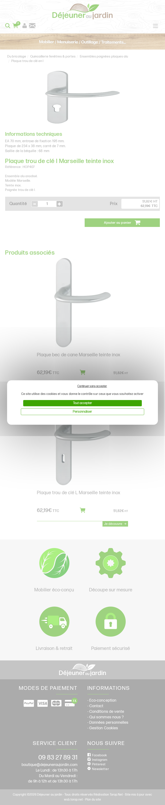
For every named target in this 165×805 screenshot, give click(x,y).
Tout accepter (82, 403)
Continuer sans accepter (92, 386)
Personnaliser (82, 412)
